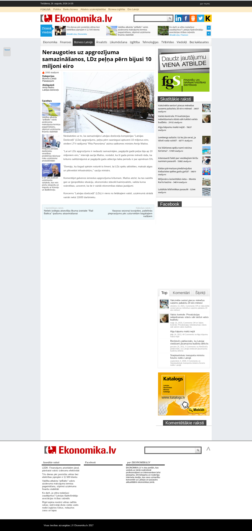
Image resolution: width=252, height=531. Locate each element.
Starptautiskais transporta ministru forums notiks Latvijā (187, 356)
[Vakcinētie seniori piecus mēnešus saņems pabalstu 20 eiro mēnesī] (206, 111)
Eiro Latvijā (133, 9)
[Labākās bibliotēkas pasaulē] (206, 195)
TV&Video (167, 42)
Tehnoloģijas (150, 42)
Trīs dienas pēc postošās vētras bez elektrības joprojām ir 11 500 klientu (60, 475)
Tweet (7, 50)
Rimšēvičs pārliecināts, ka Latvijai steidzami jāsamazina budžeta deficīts (189, 342)
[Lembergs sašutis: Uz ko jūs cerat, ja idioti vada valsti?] (206, 143)
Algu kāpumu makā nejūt (171, 127)
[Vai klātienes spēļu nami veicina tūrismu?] (206, 153)
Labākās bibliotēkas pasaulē (173, 189)
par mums (205, 3)
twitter (200, 18)
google (178, 18)
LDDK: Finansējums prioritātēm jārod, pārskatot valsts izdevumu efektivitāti (60, 469)
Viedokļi (182, 42)
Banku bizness (70, 9)
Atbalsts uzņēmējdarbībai (93, 9)
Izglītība (184, 34)
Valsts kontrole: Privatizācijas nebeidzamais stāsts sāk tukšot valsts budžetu (177, 119)
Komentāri (181, 293)
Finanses (133, 34)
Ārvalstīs (101, 42)
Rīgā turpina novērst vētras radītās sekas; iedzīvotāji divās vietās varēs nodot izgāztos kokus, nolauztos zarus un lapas (84, 31)
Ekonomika (50, 42)
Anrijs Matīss (48, 87)
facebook (186, 18)
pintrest (193, 18)
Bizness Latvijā (83, 42)
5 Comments (189, 349)
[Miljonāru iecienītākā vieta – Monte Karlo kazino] (206, 184)
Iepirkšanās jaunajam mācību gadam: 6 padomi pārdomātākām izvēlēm (186, 28)
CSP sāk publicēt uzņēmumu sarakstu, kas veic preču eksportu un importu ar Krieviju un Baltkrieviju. (50, 184)
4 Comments (187, 363)
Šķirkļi (200, 293)
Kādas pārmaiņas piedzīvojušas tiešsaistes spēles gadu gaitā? (175, 170)
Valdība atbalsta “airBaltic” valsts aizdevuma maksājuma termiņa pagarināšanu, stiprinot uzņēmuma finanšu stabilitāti (51, 124)
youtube (208, 18)
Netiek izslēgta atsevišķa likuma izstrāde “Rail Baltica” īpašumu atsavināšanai (68, 212)
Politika (57, 9)
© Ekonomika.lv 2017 (82, 525)
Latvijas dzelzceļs (50, 90)
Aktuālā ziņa (123, 34)
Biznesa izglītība (116, 9)
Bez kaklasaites (199, 42)
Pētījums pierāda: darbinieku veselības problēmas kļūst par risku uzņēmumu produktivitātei (51, 155)
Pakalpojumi (48, 81)
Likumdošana (118, 42)
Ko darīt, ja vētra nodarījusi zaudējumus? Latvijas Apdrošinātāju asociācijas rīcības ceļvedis (60, 496)
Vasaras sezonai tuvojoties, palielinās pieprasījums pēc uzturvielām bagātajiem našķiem (130, 213)
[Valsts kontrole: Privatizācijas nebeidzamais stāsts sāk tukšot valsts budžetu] (206, 121)
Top (164, 293)
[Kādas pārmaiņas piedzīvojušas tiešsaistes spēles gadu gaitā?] (206, 174)
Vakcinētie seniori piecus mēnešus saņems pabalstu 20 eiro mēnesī (176, 107)
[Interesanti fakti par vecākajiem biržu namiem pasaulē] (206, 163)
